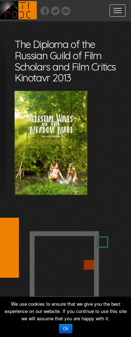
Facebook (44, 11)
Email (65, 11)
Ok (65, 328)
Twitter (55, 11)
